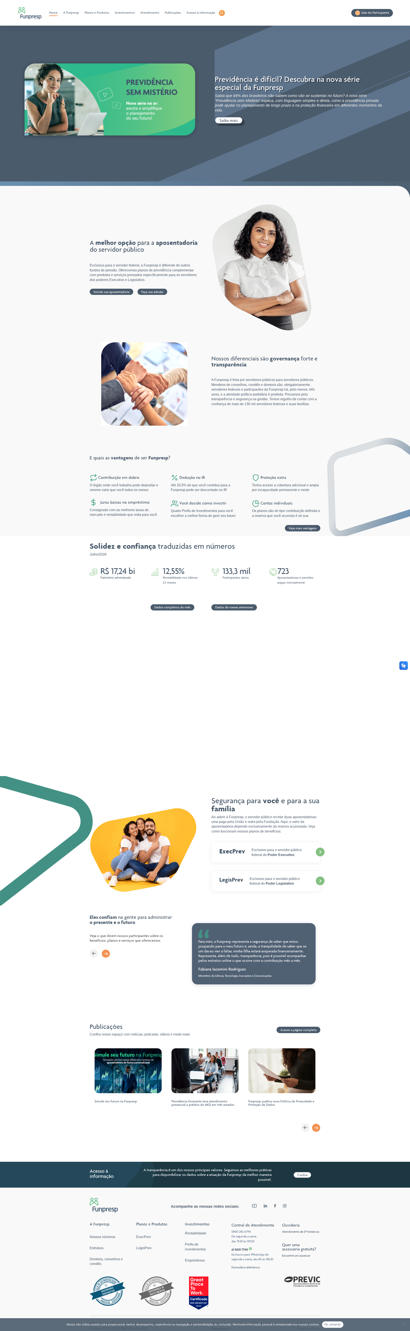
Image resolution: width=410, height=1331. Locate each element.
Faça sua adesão (152, 292)
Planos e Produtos (97, 12)
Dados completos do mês (172, 607)
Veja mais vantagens (302, 528)
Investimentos (125, 12)
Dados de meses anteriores (234, 607)
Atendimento (149, 12)
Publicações (173, 12)
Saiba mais (229, 120)
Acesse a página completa (298, 1030)
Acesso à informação (200, 12)
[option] (254, 953)
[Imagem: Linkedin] (265, 1206)
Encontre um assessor (296, 1255)
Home (53, 12)
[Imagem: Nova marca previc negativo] (302, 1286)
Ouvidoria (291, 1225)
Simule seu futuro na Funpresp (116, 1101)
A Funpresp (71, 12)
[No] (405, 1324)
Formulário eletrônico (245, 1267)
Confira (302, 1175)
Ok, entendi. (332, 1324)
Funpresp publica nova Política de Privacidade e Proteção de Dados (281, 1103)
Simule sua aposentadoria (111, 292)
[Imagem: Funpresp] (30, 13)
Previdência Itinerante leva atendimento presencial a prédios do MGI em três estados (202, 1103)
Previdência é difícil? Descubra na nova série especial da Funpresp (287, 83)
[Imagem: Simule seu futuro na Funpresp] (128, 1070)
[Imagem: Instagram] (285, 1206)
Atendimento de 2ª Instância (300, 1232)
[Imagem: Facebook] (275, 1206)
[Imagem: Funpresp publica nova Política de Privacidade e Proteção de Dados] (281, 1070)
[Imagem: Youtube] (254, 1206)
